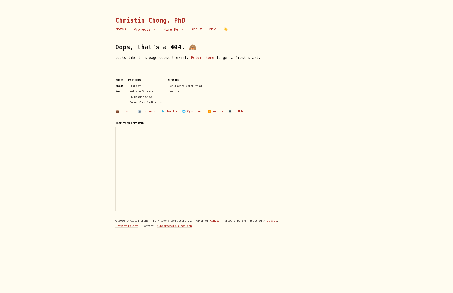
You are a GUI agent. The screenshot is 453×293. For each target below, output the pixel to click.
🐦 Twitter (169, 111)
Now (212, 29)
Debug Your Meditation (146, 102)
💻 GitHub (235, 111)
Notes (121, 29)
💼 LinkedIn (124, 111)
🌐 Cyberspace (192, 111)
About (196, 29)
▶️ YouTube (216, 111)
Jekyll (272, 220)
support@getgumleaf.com (174, 225)
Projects (143, 29)
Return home (202, 58)
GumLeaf (135, 85)
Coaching (175, 91)
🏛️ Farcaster (147, 111)
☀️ (225, 29)
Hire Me (172, 29)
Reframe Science (141, 91)
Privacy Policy (127, 225)
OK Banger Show (141, 96)
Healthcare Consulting (185, 85)
